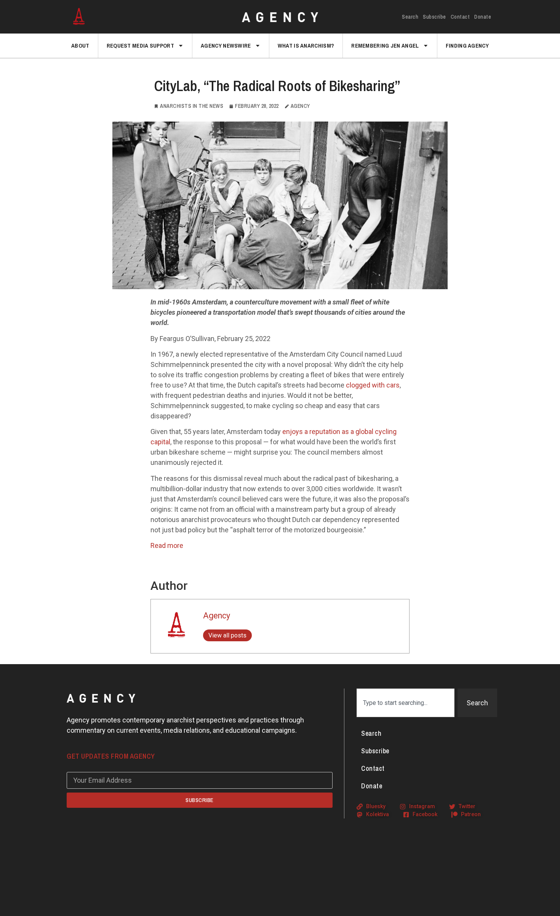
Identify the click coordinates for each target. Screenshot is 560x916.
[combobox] (405, 703)
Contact (460, 16)
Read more (166, 545)
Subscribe (434, 16)
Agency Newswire (226, 46)
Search (410, 16)
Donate (482, 16)
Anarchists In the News (191, 105)
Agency (216, 615)
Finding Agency (467, 46)
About (80, 46)
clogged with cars (373, 385)
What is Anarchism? (306, 46)
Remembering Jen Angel (385, 46)
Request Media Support (140, 46)
